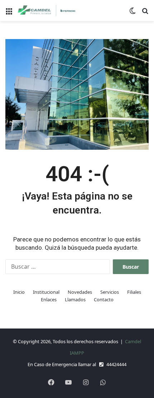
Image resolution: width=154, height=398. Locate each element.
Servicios (109, 292)
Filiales (134, 292)
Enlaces (49, 299)
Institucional (46, 292)
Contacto (104, 299)
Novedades (80, 292)
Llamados (75, 299)
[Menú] (9, 13)
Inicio (19, 292)
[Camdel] (46, 10)
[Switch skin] (132, 13)
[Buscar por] (145, 13)
